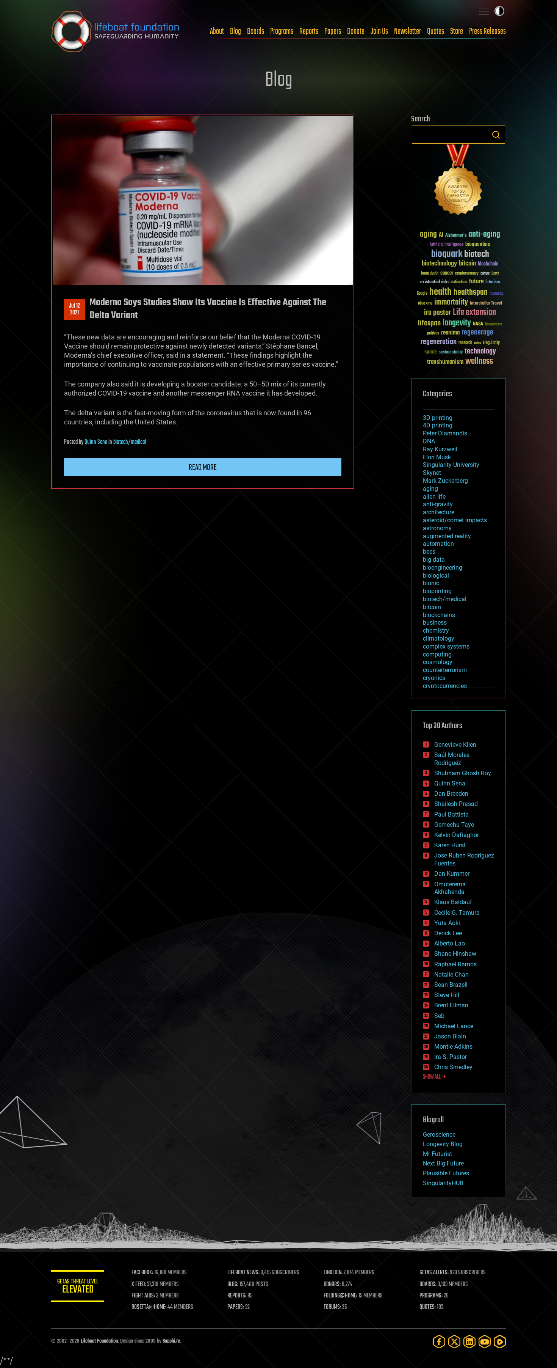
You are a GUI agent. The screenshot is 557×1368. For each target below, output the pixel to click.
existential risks (434, 282)
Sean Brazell (451, 984)
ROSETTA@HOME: (148, 1307)
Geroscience (439, 1134)
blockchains (439, 615)
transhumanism (445, 362)
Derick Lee (448, 933)
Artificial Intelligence (446, 244)
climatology (438, 638)
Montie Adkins (453, 1046)
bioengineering (442, 567)
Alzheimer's (455, 236)
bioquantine (477, 244)
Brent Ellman (451, 1005)
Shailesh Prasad (456, 803)
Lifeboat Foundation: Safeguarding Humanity (115, 31)
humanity (497, 294)
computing (437, 654)
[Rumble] (500, 1341)
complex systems (446, 646)
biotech (476, 254)
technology (480, 351)
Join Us (379, 31)
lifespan (429, 323)
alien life (434, 496)
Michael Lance (453, 1026)
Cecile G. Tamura (457, 912)
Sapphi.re (171, 1341)
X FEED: (138, 1284)
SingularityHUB (443, 1183)
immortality (451, 302)
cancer (446, 273)
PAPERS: (235, 1307)
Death (495, 274)
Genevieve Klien (455, 744)
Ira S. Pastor (450, 1056)
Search (496, 135)
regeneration (439, 342)
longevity (457, 323)
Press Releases (487, 31)
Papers (332, 31)
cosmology (437, 662)
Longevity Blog (443, 1144)
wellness (479, 361)
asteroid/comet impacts (455, 520)
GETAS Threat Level (77, 1287)
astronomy (437, 528)
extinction (459, 282)
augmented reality (447, 536)
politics (433, 333)
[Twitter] (454, 1341)
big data (434, 559)
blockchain (488, 264)
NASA (478, 324)
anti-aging (484, 234)
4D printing (437, 425)
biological (436, 575)
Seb (439, 1015)
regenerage (477, 332)
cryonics (434, 678)
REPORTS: (236, 1296)
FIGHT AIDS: (143, 1296)
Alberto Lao (449, 943)
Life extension (474, 312)
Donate (356, 31)
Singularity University (451, 464)
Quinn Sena (95, 442)
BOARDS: (428, 1284)
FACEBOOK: (142, 1273)
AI (441, 235)
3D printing (437, 417)
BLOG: (232, 1284)
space (430, 352)
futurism (492, 282)
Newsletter (407, 31)
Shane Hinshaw (455, 953)
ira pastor (437, 312)
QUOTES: (427, 1307)
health (440, 292)
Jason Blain (450, 1036)
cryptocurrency (467, 273)
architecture (438, 512)
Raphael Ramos (455, 964)
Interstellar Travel (486, 303)
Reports (308, 31)
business (435, 622)
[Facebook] (439, 1341)
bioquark (446, 254)
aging (428, 234)
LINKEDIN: (333, 1273)
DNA (429, 441)
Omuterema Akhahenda (450, 888)
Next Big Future (443, 1163)
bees (429, 551)
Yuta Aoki (447, 923)
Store (456, 31)
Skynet (432, 472)
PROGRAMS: (431, 1296)
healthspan (471, 292)
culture (485, 274)
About (217, 31)
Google (422, 293)
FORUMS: (332, 1307)
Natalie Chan (451, 974)
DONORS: (332, 1284)
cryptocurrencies (445, 685)
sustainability (451, 352)
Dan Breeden (451, 793)
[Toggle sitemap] (484, 11)
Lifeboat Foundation (99, 1341)
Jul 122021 (74, 309)
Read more (203, 467)
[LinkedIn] (469, 1341)
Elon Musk (437, 457)
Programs (281, 31)
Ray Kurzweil (440, 449)
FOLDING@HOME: (340, 1296)
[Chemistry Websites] (458, 181)
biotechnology (439, 264)
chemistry (436, 630)
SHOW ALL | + (434, 1077)
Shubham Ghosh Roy (462, 773)
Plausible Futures (446, 1173)
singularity (491, 343)
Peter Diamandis (445, 433)
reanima (450, 332)
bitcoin (467, 264)
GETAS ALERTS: (434, 1273)
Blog (235, 31)
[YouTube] (485, 1341)
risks (477, 343)
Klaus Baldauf (453, 902)
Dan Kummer (451, 873)
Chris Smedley (453, 1067)
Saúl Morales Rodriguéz (451, 758)
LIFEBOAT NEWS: (243, 1273)
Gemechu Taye (454, 824)
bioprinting (437, 591)
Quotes (435, 31)
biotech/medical (129, 442)
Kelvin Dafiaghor (456, 835)
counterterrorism (445, 670)
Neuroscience (493, 325)
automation (438, 543)
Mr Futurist (437, 1154)
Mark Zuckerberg (445, 480)
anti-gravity (438, 504)
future (476, 281)
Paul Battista (451, 814)
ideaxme (425, 303)
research (465, 343)
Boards (255, 31)
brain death (429, 273)
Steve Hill (446, 995)
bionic (431, 583)
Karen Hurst (450, 845)
